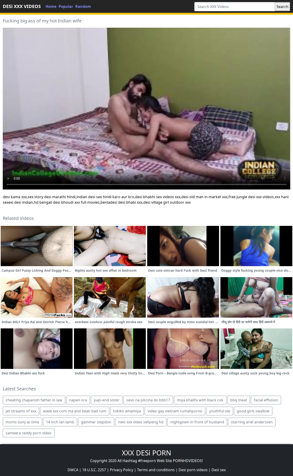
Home (51, 6)
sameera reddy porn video (29, 432)
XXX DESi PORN (146, 452)
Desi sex (219, 469)
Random (83, 6)
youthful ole (219, 411)
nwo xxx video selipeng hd (140, 422)
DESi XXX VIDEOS (22, 6)
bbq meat (238, 400)
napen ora (78, 400)
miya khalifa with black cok (200, 400)
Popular (66, 6)
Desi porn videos (193, 469)
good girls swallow (253, 411)
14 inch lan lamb (60, 422)
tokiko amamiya (127, 411)
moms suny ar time (22, 422)
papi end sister (106, 400)
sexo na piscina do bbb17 (148, 400)
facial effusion (266, 400)
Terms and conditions (156, 469)
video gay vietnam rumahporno (175, 411)
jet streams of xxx (21, 411)
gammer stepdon (96, 422)
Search (282, 6)
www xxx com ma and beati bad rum (74, 411)
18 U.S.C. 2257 (94, 469)
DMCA (73, 469)
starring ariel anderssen (252, 422)
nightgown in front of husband (197, 422)
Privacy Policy (121, 469)
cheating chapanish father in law (34, 400)
